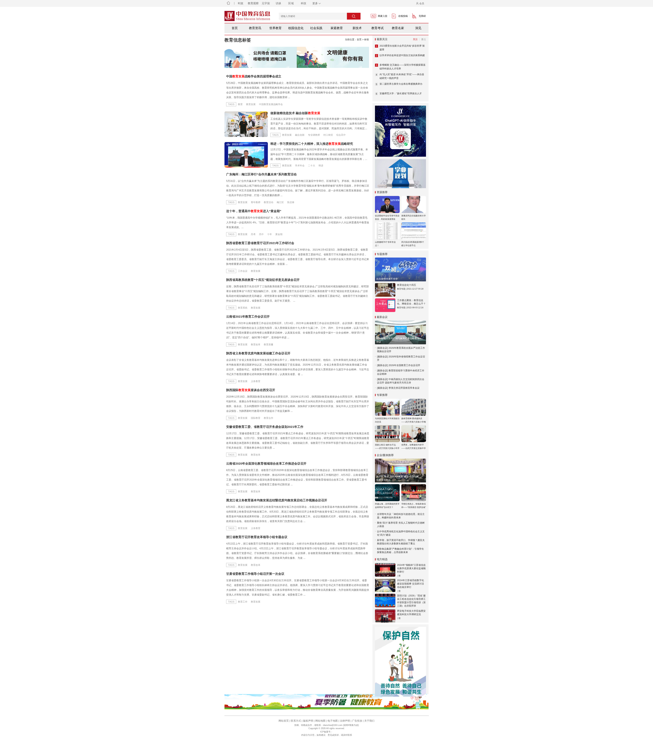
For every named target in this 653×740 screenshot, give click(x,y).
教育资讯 (255, 28)
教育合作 (268, 418)
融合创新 (300, 135)
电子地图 (333, 720)
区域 (291, 3)
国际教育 (255, 418)
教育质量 (268, 344)
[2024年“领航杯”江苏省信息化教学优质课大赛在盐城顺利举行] (385, 570)
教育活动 (268, 202)
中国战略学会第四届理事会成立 (253, 76)
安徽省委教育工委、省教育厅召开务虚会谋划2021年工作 (264, 427)
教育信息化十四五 (406, 285)
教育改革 (255, 344)
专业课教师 (314, 135)
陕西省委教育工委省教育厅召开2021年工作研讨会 (260, 243)
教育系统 (242, 307)
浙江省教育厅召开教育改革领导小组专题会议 (256, 537)
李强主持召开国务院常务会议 (404, 388)
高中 (261, 234)
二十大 (311, 165)
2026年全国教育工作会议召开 (404, 365)
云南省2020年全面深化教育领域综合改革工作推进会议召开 (266, 463)
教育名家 (398, 28)
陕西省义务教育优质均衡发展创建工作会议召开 (258, 353)
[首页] (228, 3)
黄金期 (278, 234)
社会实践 (316, 28)
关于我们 (369, 720)
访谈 (278, 3)
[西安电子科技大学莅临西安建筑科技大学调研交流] (385, 616)
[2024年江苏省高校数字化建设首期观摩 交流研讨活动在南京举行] (385, 585)
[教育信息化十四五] (385, 290)
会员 (421, 3)
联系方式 (296, 720)
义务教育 (255, 381)
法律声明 (345, 720)
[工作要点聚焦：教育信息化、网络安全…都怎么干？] (385, 305)
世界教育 (275, 28)
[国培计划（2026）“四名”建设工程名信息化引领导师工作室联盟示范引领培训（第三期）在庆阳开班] (385, 600)
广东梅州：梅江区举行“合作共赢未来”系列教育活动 (261, 174)
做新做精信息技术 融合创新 (295, 113)
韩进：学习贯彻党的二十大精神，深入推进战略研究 (311, 143)
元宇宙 (266, 3)
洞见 (418, 28)
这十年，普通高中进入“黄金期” (253, 211)
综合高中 (341, 135)
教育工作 (242, 601)
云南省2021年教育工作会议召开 (248, 316)
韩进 (321, 165)
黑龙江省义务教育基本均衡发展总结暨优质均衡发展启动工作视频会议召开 (276, 500)
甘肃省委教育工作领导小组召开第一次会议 (255, 573)
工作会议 (242, 271)
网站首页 (284, 720)
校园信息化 (296, 28)
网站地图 (320, 720)
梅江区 (280, 202)
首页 (235, 28)
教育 (240, 104)
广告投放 (357, 720)
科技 (303, 3)
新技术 (357, 28)
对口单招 (328, 135)
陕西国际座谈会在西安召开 (250, 390)
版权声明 (308, 720)
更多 (315, 3)
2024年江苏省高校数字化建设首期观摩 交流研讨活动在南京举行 (410, 583)
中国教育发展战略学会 (271, 104)
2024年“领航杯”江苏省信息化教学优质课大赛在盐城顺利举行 (411, 568)
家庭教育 (337, 28)
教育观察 (253, 3)
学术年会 (300, 165)
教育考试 (377, 28)
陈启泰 (290, 202)
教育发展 (251, 104)
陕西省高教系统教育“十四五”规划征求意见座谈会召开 (263, 280)
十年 (269, 234)
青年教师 (255, 202)
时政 (240, 3)
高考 (253, 234)
